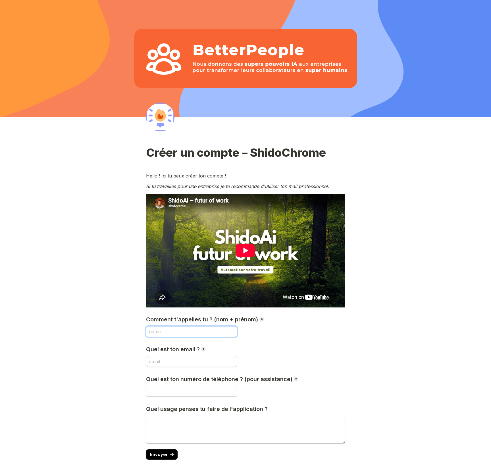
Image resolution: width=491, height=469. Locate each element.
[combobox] (191, 391)
